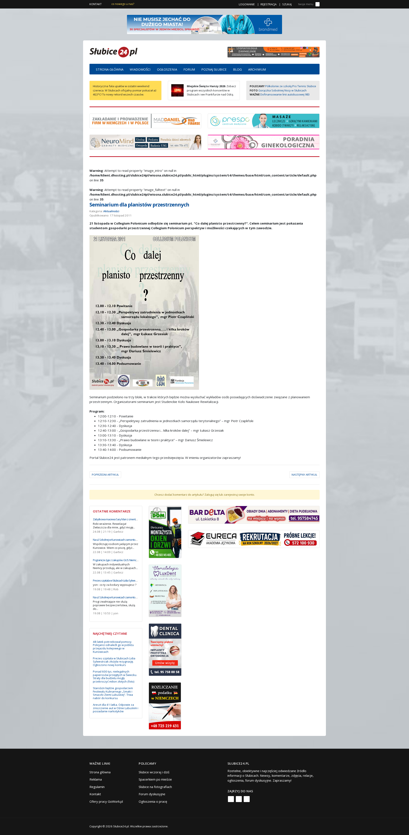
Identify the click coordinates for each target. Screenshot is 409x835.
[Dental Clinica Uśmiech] (165, 649)
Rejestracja (269, 4)
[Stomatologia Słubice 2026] (274, 52)
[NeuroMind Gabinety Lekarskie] (145, 142)
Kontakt (95, 4)
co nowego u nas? (122, 4)
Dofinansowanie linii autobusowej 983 (285, 94)
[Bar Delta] (254, 514)
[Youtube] (247, 799)
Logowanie (247, 4)
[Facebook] (231, 799)
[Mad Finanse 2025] (145, 120)
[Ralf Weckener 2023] (165, 705)
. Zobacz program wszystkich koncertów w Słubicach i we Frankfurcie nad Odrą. (211, 90)
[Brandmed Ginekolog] (264, 141)
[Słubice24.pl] (113, 51)
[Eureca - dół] (254, 538)
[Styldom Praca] (165, 531)
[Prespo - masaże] (264, 120)
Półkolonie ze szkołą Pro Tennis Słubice (290, 86)
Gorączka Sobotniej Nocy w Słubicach (282, 90)
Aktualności (111, 211)
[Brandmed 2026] (204, 24)
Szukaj (287, 4)
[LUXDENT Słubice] (165, 590)
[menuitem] (110, 69)
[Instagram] (239, 799)
